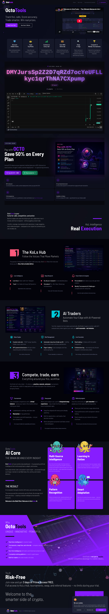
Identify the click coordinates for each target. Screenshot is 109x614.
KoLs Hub (80, 2)
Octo (21, 611)
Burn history (59, 89)
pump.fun (50, 89)
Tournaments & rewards (89, 2)
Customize (79, 609)
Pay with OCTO (13, 173)
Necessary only (90, 609)
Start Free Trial (11, 25)
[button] (84, 258)
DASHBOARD (103, 2)
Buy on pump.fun (30, 173)
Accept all (101, 609)
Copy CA (55, 85)
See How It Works (25, 25)
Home (74, 2)
